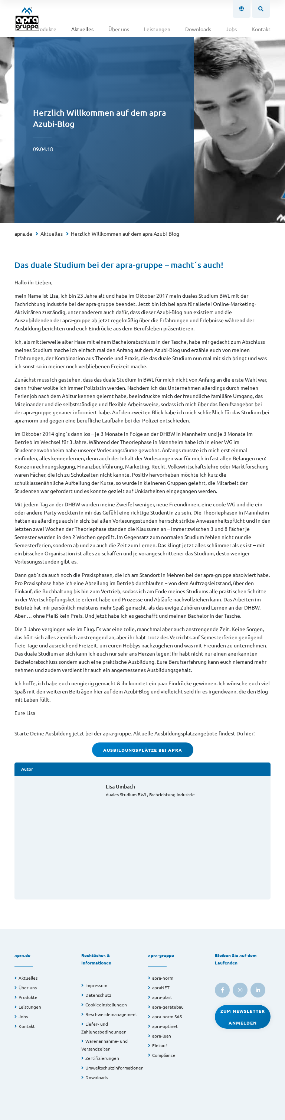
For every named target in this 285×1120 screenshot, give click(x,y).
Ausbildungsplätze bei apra (142, 750)
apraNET (161, 987)
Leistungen (157, 29)
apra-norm (162, 978)
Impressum (96, 985)
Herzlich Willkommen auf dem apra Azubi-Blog (125, 233)
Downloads (198, 29)
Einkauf (159, 1045)
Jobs (231, 29)
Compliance (164, 1055)
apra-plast (162, 997)
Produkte (45, 29)
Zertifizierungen (102, 1058)
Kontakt (261, 29)
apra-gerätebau (168, 1007)
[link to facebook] (222, 990)
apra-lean (161, 1036)
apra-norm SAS (167, 1016)
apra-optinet (165, 1026)
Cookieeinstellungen (106, 1005)
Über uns (118, 29)
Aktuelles (82, 29)
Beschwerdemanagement (111, 1014)
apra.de (23, 233)
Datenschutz (98, 995)
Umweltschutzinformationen (114, 1068)
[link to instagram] (240, 990)
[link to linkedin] (257, 990)
